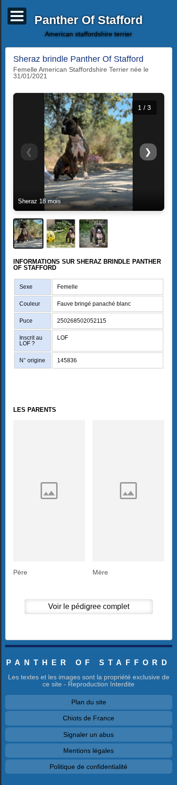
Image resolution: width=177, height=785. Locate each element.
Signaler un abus (88, 734)
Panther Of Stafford (88, 20)
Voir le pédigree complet (88, 606)
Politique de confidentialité (88, 766)
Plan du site (88, 702)
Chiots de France (88, 718)
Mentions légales (88, 750)
